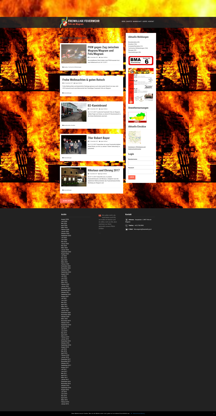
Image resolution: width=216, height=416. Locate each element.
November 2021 (66, 290)
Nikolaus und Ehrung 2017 (104, 170)
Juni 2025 (64, 239)
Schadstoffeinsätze (134, 46)
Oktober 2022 (65, 270)
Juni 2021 (64, 300)
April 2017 (64, 375)
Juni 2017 (64, 371)
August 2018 (65, 347)
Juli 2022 (64, 276)
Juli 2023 (64, 256)
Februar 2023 (65, 264)
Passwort (131, 168)
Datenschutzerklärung (139, 413)
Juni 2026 (64, 221)
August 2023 (65, 254)
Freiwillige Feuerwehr (84, 21)
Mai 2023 (64, 258)
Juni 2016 (64, 394)
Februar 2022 (65, 284)
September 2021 (66, 294)
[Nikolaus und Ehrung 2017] (73, 177)
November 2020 (66, 314)
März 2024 (64, 248)
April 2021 (64, 304)
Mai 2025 (64, 241)
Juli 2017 (64, 369)
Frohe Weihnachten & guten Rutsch (83, 80)
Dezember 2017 (66, 359)
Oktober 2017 (65, 363)
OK (131, 413)
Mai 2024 (64, 246)
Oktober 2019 (65, 323)
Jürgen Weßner (103, 57)
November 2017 (66, 361)
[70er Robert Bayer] (73, 144)
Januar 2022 (65, 286)
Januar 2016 (65, 404)
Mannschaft (137, 21)
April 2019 (64, 335)
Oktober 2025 (65, 233)
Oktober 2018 (65, 343)
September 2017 (66, 365)
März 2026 (64, 227)
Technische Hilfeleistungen (74, 67)
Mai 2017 (64, 373)
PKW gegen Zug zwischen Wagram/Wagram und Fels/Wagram (103, 50)
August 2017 (65, 367)
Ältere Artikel (66, 201)
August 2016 (65, 389)
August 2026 (65, 219)
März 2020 (64, 319)
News (123, 21)
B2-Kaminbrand (97, 105)
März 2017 (64, 377)
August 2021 (65, 296)
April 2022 (64, 280)
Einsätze (129, 21)
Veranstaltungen (68, 93)
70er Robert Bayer (99, 138)
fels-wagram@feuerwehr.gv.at (142, 229)
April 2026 (64, 225)
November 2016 (66, 383)
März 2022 (64, 282)
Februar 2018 (65, 355)
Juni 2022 (64, 278)
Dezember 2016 (66, 381)
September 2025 (66, 235)
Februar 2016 (65, 402)
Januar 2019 (65, 339)
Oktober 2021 (65, 292)
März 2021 (64, 306)
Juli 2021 (64, 298)
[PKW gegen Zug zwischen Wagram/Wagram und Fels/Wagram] (73, 54)
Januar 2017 (65, 379)
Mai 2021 (64, 302)
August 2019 (65, 327)
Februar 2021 (65, 308)
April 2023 (64, 260)
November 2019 (66, 321)
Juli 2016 (64, 392)
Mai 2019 (64, 333)
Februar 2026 (65, 229)
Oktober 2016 (65, 385)
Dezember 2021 (66, 288)
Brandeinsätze (67, 125)
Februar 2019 (65, 337)
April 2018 (64, 353)
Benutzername (132, 159)
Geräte (145, 21)
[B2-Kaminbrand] (73, 112)
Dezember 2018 (66, 341)
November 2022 (66, 268)
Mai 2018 (64, 351)
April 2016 (64, 398)
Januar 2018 (65, 357)
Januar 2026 (65, 231)
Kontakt (151, 21)
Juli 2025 (64, 237)
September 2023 (66, 252)
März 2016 (64, 400)
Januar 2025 (65, 243)
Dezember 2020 (66, 312)
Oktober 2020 (65, 316)
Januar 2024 (65, 250)
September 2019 (66, 325)
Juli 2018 (64, 349)
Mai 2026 (64, 223)
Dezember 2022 (66, 266)
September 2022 (66, 272)
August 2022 (65, 274)
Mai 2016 (64, 396)
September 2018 (66, 345)
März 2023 (64, 262)
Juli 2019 (64, 329)
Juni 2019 (64, 331)
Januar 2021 (65, 310)
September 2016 (66, 387)
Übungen (131, 50)
